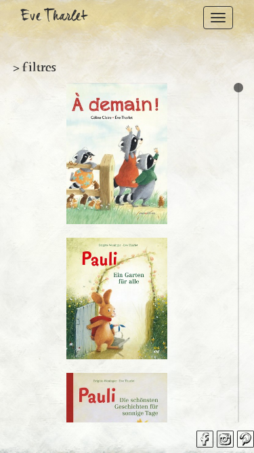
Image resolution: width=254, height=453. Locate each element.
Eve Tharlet (54, 18)
